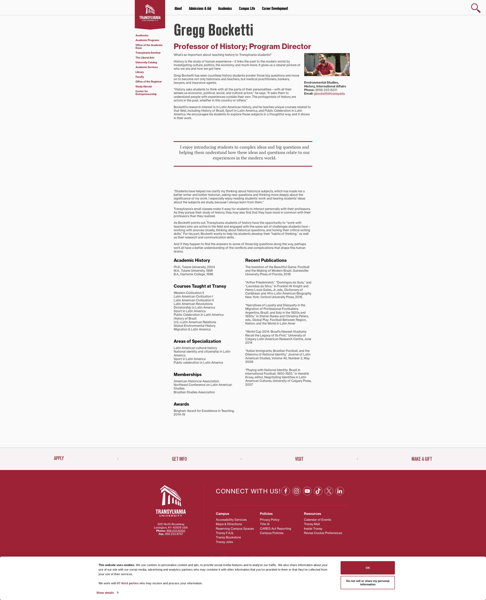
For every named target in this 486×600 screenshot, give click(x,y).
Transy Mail (312, 524)
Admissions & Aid (200, 8)
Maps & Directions (229, 524)
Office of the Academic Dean (149, 46)
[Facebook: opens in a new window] (285, 491)
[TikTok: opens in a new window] (318, 491)
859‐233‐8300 (175, 531)
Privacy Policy (269, 520)
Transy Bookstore (228, 537)
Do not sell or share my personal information (367, 582)
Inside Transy (313, 528)
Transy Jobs (224, 542)
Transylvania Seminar (148, 52)
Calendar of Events (317, 520)
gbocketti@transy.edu (329, 93)
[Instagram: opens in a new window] (296, 491)
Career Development (275, 8)
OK (368, 567)
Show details (105, 592)
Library (140, 72)
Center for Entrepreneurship (146, 93)
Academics (225, 8)
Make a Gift (422, 459)
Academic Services (147, 67)
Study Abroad (144, 86)
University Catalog (146, 62)
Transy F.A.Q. (225, 533)
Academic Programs (147, 40)
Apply (59, 458)
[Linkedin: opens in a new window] (339, 491)
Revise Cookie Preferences (323, 533)
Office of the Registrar (149, 81)
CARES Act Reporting (275, 528)
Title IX (265, 524)
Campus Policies (271, 533)
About (178, 8)
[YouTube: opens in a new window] (307, 491)
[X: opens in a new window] (329, 491)
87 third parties (128, 583)
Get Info (179, 459)
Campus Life (247, 8)
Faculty (140, 76)
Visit (299, 459)
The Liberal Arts (145, 57)
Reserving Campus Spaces (235, 528)
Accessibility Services (231, 520)
